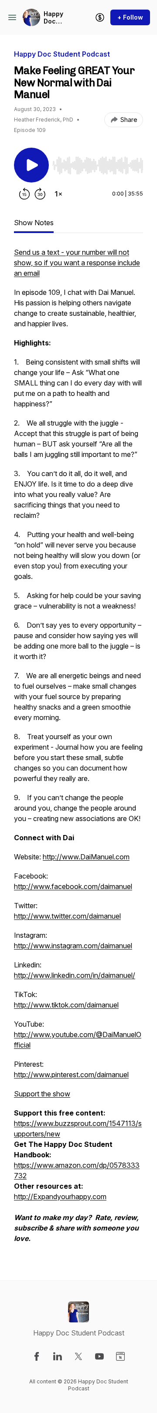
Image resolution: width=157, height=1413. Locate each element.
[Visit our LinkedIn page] (57, 1356)
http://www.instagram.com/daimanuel (73, 945)
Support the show (42, 1093)
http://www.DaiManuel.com (86, 856)
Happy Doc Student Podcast (56, 17)
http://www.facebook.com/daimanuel (73, 886)
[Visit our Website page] (120, 1356)
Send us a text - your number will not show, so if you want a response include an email (77, 262)
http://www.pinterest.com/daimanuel (71, 1074)
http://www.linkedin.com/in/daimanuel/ (74, 975)
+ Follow (130, 17)
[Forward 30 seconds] (40, 194)
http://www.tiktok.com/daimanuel (66, 1005)
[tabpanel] (78, 749)
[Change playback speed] (58, 194)
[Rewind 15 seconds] (24, 194)
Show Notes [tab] (34, 222)
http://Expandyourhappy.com (60, 1196)
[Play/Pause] (31, 165)
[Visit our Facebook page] (36, 1356)
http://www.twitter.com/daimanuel (67, 916)
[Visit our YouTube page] (99, 1356)
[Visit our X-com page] (78, 1356)
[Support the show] (100, 17)
